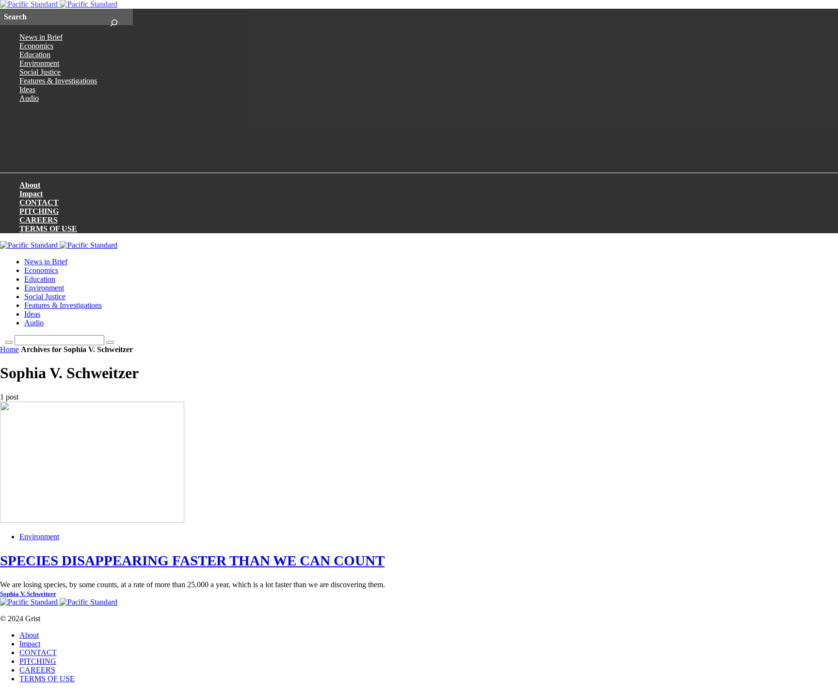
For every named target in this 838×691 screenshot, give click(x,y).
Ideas (27, 89)
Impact (31, 194)
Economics (36, 46)
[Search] (114, 17)
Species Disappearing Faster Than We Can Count (192, 560)
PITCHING (39, 211)
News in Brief (41, 37)
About (29, 185)
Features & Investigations (58, 81)
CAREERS (38, 220)
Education (34, 54)
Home (9, 349)
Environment (39, 63)
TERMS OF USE (48, 229)
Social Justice (40, 72)
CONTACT (39, 202)
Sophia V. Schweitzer (28, 594)
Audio (29, 98)
